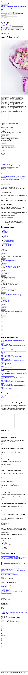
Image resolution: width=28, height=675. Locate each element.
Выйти (21, 13)
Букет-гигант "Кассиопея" (7, 371)
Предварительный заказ (11, 138)
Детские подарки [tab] (7, 245)
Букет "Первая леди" (6, 358)
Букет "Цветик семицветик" (7, 375)
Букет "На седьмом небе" (7, 348)
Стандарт (3, 123)
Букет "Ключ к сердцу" (6, 343)
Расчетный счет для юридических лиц (10, 179)
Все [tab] (4, 230)
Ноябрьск (23, 568)
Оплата (14, 3)
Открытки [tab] (5, 231)
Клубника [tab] (5, 234)
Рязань (10, 569)
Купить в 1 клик (4, 140)
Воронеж (20, 570)
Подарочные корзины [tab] (8, 240)
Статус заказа (18, 8)
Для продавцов (4, 5)
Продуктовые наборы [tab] (8, 241)
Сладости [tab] (5, 235)
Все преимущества (5, 523)
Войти (16, 13)
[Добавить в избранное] (10, 140)
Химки (14, 568)
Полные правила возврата (7, 217)
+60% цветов (15, 123)
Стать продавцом (5, 6)
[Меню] (10, 25)
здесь (20, 201)
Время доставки (4, 153)
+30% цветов (8, 123)
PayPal (7, 177)
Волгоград (3, 568)
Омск (23, 570)
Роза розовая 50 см (5, 164)
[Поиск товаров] (2, 25)
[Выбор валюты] (1, 11)
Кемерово (18, 568)
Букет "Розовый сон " (6, 379)
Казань (7, 569)
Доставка (10, 3)
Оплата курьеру (20, 177)
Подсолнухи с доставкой (7, 556)
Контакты (3, 8)
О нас (6, 3)
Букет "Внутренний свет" (7, 354)
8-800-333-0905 (4, 586)
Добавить (3, 253)
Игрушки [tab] (5, 236)
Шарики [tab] (5, 232)
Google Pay (19, 176)
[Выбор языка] (2, 9)
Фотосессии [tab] (6, 243)
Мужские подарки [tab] (7, 244)
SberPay (23, 176)
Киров (7, 570)
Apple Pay (13, 176)
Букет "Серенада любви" (7, 383)
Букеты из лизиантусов (15, 557)
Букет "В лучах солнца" (6, 367)
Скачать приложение (6, 673)
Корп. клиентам (23, 6)
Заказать (3, 138)
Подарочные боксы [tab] (8, 239)
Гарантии (19, 3)
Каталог (3, 3)
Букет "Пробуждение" (6, 363)
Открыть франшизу (14, 6)
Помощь (8, 8)
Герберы (8, 557)
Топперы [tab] (5, 237)
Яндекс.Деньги (12, 177)
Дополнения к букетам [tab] (9, 246)
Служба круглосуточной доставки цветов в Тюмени (14, 612)
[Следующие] (2, 317)
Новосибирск (9, 568)
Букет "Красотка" (5, 398)
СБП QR (3, 177)
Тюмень (4, 28)
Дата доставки (4, 149)
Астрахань (11, 570)
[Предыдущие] (1, 317)
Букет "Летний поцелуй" (7, 388)
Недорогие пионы (14, 558)
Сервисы (12, 8)
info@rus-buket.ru (5, 590)
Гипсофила (7, 558)
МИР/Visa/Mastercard (6, 176)
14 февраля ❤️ (7, 544)
